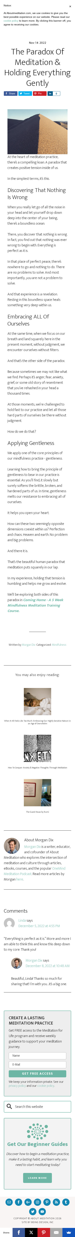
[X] (31, 1232)
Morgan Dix (32, 847)
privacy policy (17, 1086)
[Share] (50, 93)
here (19, 879)
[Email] (56, 1232)
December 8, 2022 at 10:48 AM (48, 966)
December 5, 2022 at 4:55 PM (39, 926)
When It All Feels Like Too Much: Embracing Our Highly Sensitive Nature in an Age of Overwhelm (37, 722)
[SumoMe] (68, 1232)
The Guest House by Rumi (37, 812)
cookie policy (45, 1086)
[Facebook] (19, 1232)
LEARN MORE (37, 1178)
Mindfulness (59, 644)
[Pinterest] (44, 1232)
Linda (22, 920)
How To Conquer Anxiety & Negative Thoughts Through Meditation (37, 767)
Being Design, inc (42, 1222)
